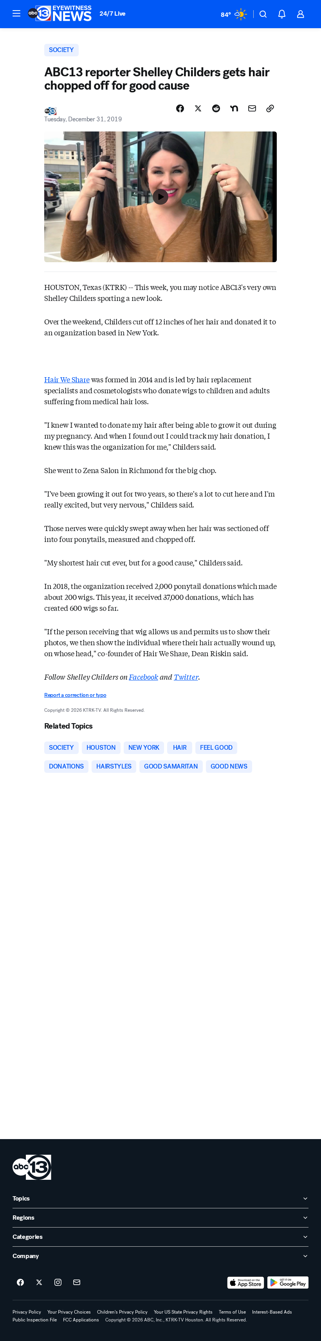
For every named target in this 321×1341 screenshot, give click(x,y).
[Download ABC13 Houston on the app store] (246, 1282)
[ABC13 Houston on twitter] (39, 1283)
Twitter (186, 676)
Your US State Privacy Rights (183, 1312)
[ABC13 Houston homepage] (60, 14)
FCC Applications (81, 1320)
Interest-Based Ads (272, 1312)
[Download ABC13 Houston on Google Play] (287, 1282)
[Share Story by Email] (252, 108)
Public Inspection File (35, 1320)
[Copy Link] (270, 108)
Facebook (143, 676)
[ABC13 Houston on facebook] (20, 1283)
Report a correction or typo (75, 695)
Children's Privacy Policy (122, 1312)
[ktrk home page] (32, 1167)
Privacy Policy (27, 1312)
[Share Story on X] (198, 108)
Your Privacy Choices (69, 1312)
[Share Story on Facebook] (180, 108)
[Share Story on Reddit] (216, 108)
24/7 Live (112, 13)
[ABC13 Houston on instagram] (58, 1283)
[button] (16, 13)
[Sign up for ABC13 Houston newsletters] (77, 1283)
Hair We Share (67, 379)
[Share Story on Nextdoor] (234, 108)
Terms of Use (232, 1312)
